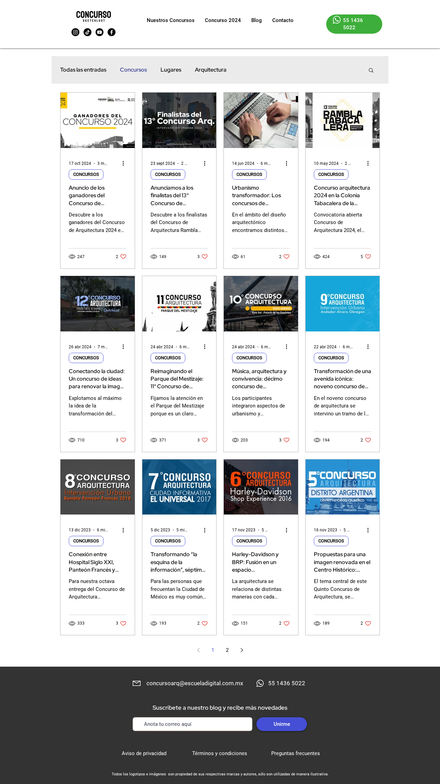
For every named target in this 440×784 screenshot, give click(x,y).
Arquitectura (211, 69)
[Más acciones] (125, 163)
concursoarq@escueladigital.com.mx (194, 683)
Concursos (133, 69)
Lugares (171, 69)
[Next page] (241, 650)
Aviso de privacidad (144, 753)
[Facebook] (112, 32)
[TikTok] (87, 32)
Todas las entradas (83, 69)
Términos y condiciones (219, 753)
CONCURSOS (86, 174)
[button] (371, 70)
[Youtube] (99, 32)
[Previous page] (198, 650)
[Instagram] (75, 32)
